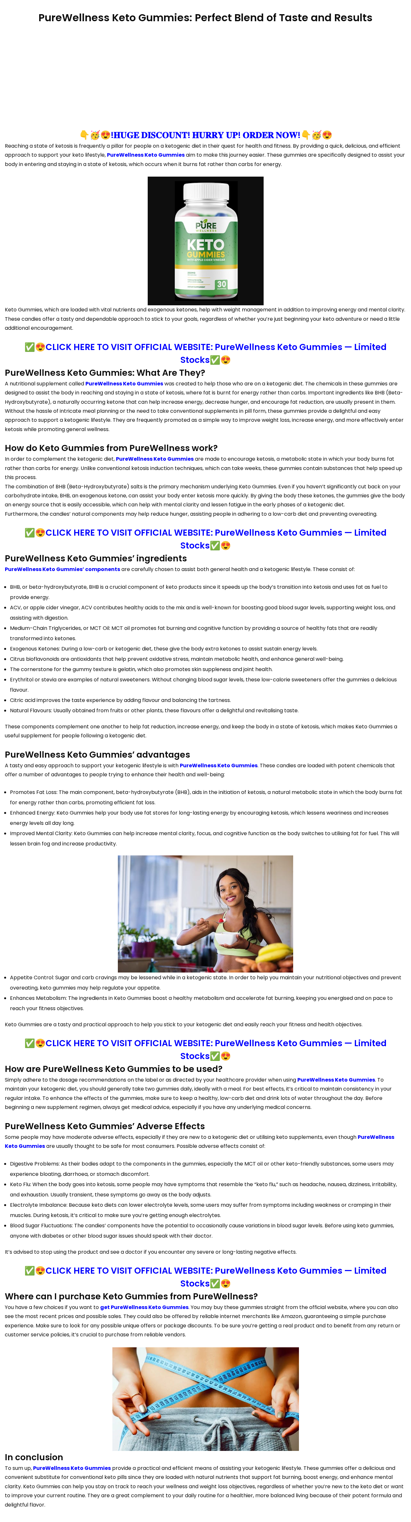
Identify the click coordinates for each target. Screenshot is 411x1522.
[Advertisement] (205, 77)
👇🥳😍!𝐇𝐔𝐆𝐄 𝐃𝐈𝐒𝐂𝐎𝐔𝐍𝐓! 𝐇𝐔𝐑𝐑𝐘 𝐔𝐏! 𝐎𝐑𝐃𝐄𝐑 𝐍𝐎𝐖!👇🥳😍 (205, 135)
